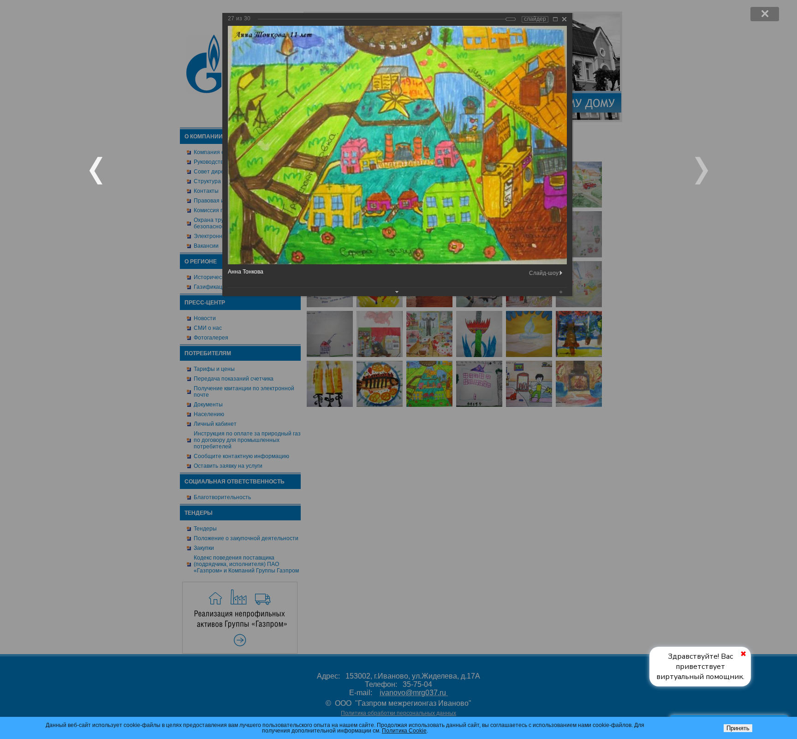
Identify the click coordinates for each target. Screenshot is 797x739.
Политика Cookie (404, 730)
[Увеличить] (555, 19)
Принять (737, 728)
